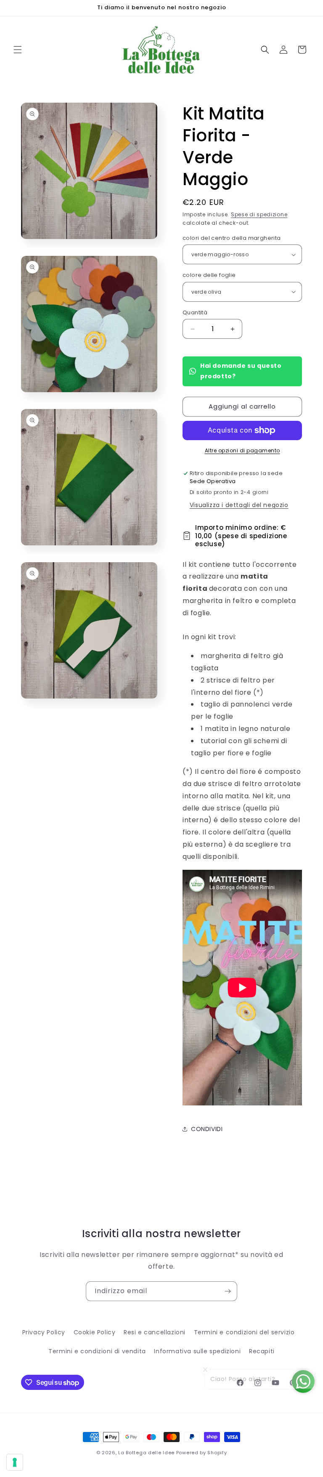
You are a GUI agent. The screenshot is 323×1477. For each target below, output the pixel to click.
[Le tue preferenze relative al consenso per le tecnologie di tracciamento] (15, 1462)
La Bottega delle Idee (146, 1452)
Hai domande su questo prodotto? (241, 370)
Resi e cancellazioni (154, 1332)
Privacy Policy (43, 1332)
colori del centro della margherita (232, 238)
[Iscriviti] (227, 1291)
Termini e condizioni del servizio (244, 1332)
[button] (17, 49)
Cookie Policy (95, 1332)
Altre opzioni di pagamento (242, 450)
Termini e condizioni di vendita (97, 1351)
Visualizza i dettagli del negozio (239, 505)
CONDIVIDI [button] (206, 1129)
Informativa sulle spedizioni (197, 1351)
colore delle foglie (209, 275)
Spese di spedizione (259, 214)
